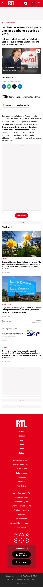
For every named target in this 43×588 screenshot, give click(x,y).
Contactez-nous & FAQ (21, 493)
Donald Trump (6, 304)
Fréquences (21, 477)
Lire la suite (21, 215)
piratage (4, 347)
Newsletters (21, 486)
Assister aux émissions (21, 460)
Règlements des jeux (21, 497)
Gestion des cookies (21, 510)
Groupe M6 (10, 576)
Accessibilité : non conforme (21, 523)
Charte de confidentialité (21, 506)
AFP (15, 77)
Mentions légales (21, 502)
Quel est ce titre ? (21, 469)
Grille (21, 432)
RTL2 (35, 576)
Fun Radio (26, 576)
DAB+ (34, 580)
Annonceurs (21, 583)
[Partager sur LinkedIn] (20, 86)
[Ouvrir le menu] (2, 3)
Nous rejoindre (21, 519)
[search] (39, 3)
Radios (21, 453)
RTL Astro (10, 580)
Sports (21, 449)
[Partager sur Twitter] (14, 86)
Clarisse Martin (7, 77)
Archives (21, 482)
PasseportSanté (23, 580)
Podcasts (21, 436)
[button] (25, 3)
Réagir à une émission (21, 464)
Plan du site (21, 527)
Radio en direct (21, 473)
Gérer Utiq (21, 514)
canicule (4, 258)
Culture (21, 444)
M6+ (18, 576)
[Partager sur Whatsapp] (9, 86)
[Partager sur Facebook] (4, 86)
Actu (21, 440)
